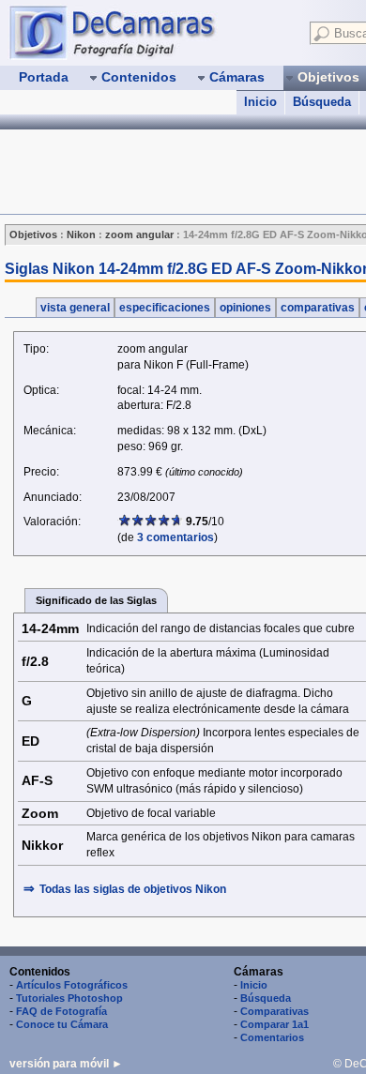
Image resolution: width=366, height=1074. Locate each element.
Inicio (260, 102)
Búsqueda (322, 102)
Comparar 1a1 (274, 1024)
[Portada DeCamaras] (150, 32)
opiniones (245, 307)
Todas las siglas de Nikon (132, 889)
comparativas (318, 307)
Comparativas (274, 1011)
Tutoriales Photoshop (69, 998)
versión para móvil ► (66, 1063)
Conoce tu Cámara (62, 1024)
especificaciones (164, 307)
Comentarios (272, 1037)
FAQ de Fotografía (61, 1011)
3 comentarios (175, 537)
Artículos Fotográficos (72, 985)
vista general (75, 307)
